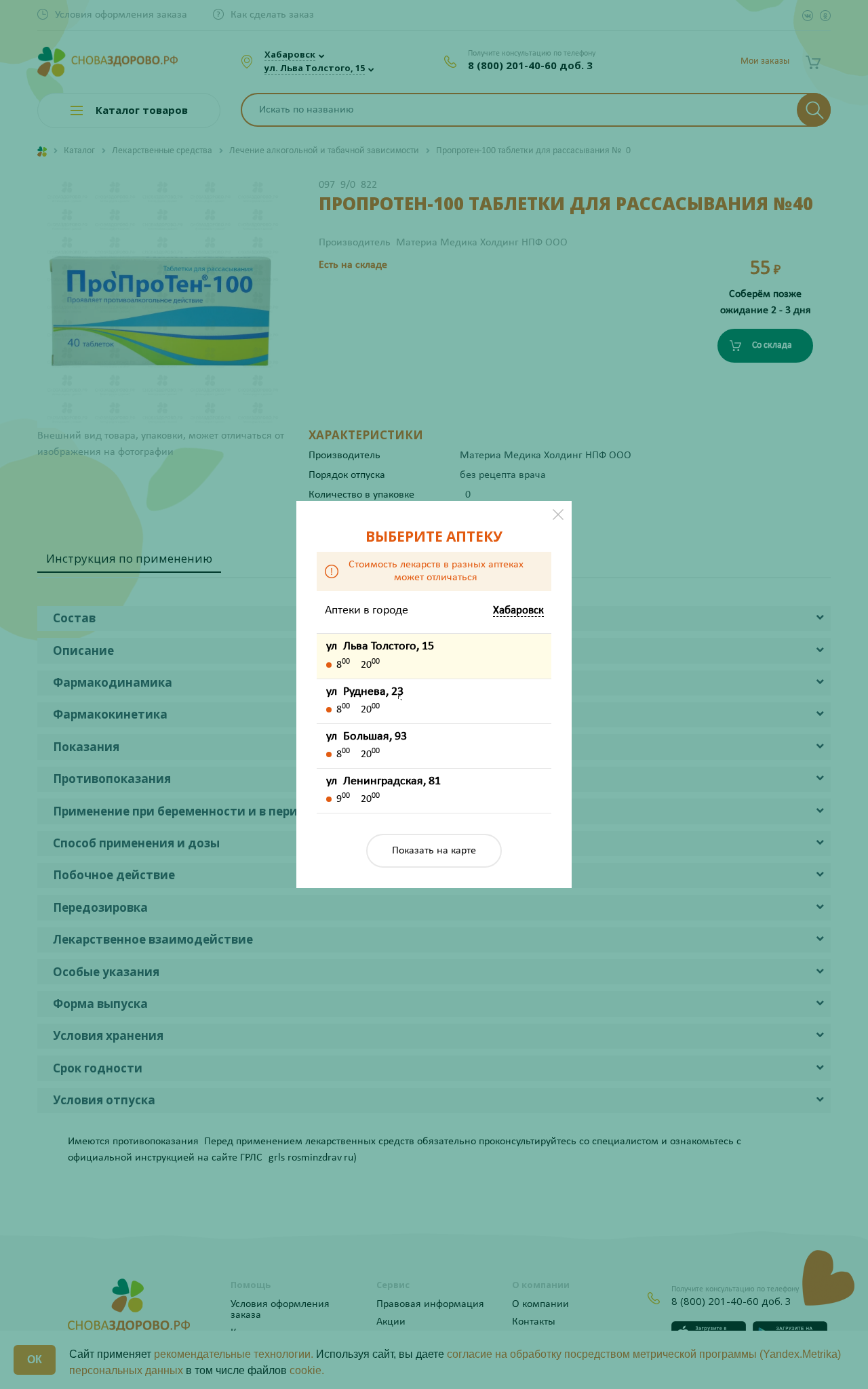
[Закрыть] (558, 514)
